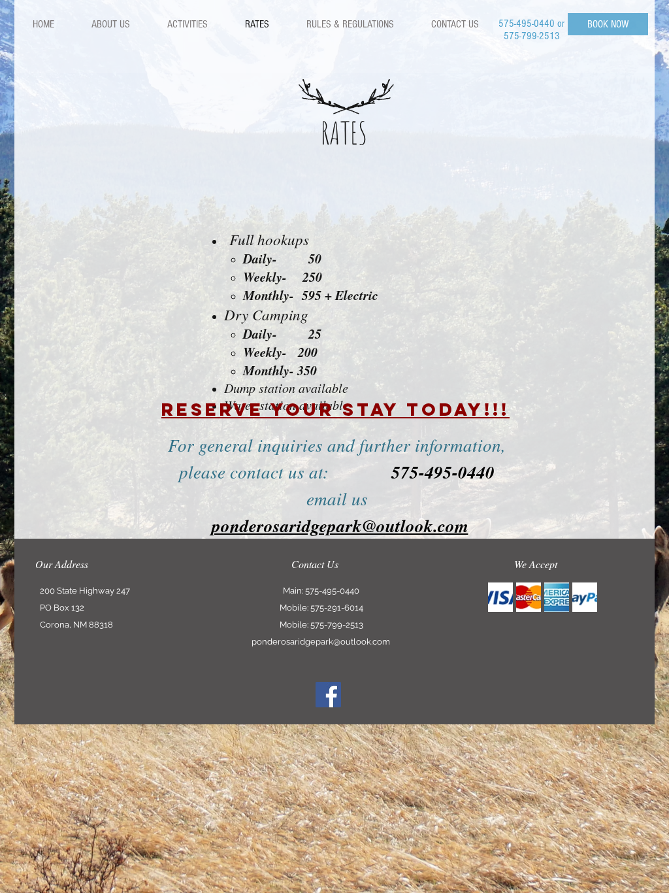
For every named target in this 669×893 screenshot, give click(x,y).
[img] (500, 597)
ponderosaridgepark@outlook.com (321, 642)
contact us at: (362, 471)
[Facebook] (328, 694)
